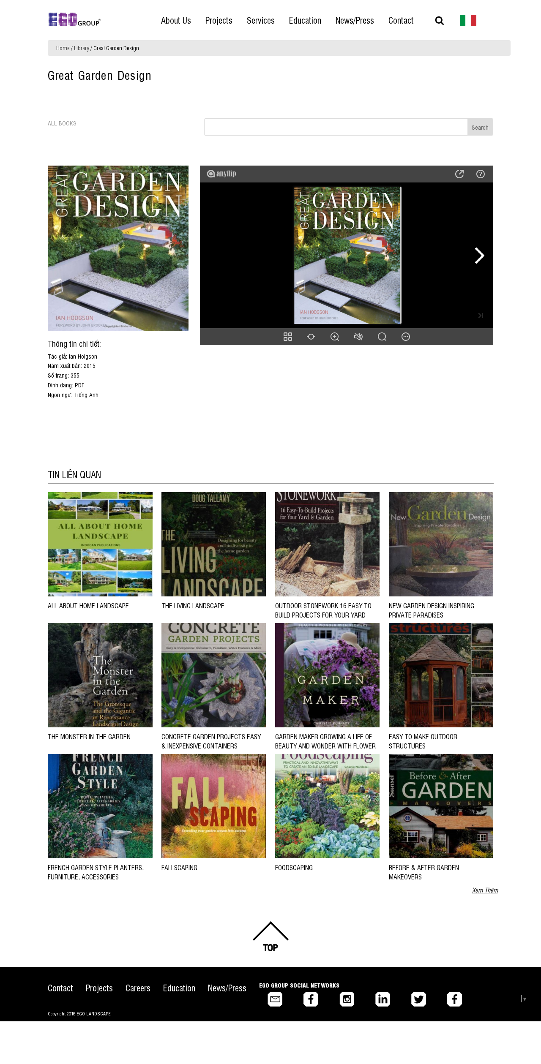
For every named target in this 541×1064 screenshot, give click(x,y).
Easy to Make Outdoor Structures (423, 741)
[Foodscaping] (327, 805)
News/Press (227, 987)
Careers (138, 987)
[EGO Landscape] (74, 19)
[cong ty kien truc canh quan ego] (468, 19)
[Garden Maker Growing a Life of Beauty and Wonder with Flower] (327, 674)
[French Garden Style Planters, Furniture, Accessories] (100, 805)
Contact (60, 987)
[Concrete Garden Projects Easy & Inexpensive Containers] (213, 674)
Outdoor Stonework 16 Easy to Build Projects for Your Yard (323, 610)
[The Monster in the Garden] (100, 674)
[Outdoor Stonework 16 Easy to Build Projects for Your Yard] (327, 543)
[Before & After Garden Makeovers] (441, 805)
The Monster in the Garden (89, 736)
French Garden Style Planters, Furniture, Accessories (96, 872)
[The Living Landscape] (213, 543)
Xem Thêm (485, 889)
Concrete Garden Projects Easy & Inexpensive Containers (211, 741)
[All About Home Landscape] (100, 543)
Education (179, 987)
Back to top (270, 936)
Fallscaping (179, 867)
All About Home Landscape (88, 605)
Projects (99, 987)
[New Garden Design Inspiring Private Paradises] (441, 543)
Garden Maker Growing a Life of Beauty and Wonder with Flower (325, 741)
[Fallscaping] (213, 805)
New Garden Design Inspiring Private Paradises (431, 610)
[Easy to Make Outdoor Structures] (441, 674)
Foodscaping (294, 867)
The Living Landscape (192, 605)
